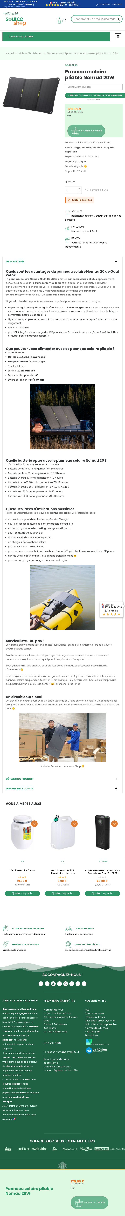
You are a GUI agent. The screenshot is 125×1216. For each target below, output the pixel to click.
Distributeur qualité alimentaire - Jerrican (63, 872)
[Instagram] (47, 983)
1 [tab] (26, 127)
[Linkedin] (71, 983)
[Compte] (97, 5)
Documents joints (20, 788)
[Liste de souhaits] (34, 823)
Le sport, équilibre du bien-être (61, 1070)
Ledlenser (102, 861)
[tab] (62, 261)
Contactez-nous (94, 1013)
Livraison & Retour (95, 1017)
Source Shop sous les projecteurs (62, 1141)
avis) (76, 5)
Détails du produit (20, 779)
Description (15, 261)
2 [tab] (29, 127)
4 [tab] (36, 127)
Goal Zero (71, 65)
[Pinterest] (84, 983)
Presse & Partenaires (55, 1024)
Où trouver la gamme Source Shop (60, 1018)
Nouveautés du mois (96, 1028)
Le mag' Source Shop (56, 1031)
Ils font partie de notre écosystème (56, 1061)
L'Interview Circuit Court (57, 1066)
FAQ (87, 1009)
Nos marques (92, 1031)
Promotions (91, 1035)
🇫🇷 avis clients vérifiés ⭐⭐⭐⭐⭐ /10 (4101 (60, 4)
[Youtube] (41, 983)
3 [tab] (33, 127)
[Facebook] (59, 983)
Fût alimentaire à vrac (22, 870)
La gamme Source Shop (57, 1013)
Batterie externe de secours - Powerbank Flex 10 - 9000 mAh (102, 872)
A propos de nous (53, 1009)
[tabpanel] (31, 95)
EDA (22, 861)
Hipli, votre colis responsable (101, 1024)
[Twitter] (78, 983)
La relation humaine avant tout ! (61, 1053)
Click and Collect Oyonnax (100, 1020)
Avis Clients (50, 1028)
